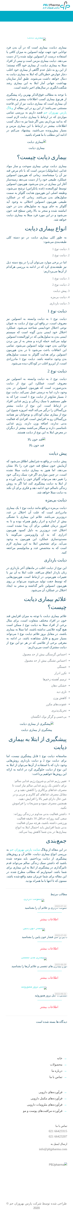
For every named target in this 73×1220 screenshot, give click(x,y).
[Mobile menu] (7, 5)
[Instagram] (11, 1214)
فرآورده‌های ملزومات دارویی (44, 1104)
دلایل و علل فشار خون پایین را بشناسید (44, 936)
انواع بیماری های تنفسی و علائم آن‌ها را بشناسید (39, 966)
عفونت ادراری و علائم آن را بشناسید (46, 907)
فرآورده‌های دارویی (50, 1092)
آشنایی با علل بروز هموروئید (51, 995)
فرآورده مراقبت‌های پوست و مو (42, 1111)
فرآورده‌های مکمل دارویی (46, 1098)
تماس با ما (55, 1077)
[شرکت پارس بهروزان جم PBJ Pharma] (56, 5)
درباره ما (57, 1070)
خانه (59, 1058)
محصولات (56, 1064)
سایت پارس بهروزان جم (25, 849)
